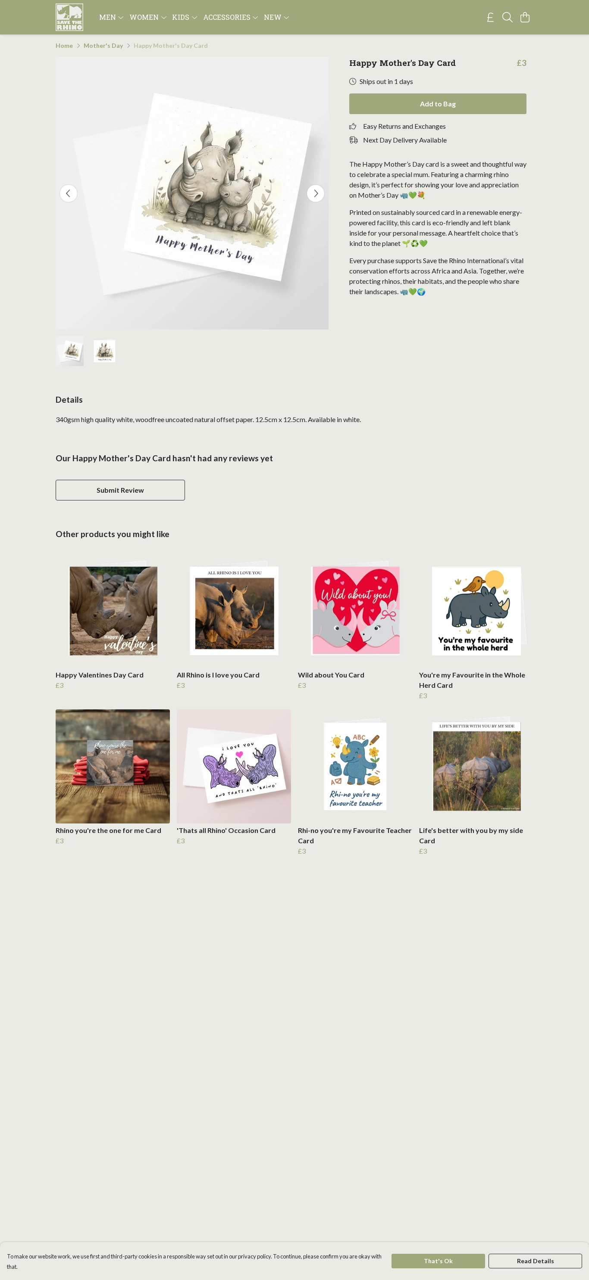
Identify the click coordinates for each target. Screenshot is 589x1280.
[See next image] (315, 193)
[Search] (507, 17)
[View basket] (524, 17)
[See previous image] (68, 193)
